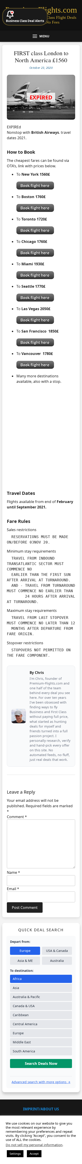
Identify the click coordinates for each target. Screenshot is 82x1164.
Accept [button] (34, 1154)
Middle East (22, 1042)
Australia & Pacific (26, 997)
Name (13, 872)
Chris (39, 672)
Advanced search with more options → (41, 1082)
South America (24, 1051)
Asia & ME (25, 960)
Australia (57, 960)
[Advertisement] (41, 441)
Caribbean (21, 1015)
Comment (17, 816)
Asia (16, 988)
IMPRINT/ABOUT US (41, 1109)
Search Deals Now (41, 1063)
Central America (25, 1024)
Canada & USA (24, 1006)
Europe (25, 950)
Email (13, 888)
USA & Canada (57, 950)
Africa (17, 979)
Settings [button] (15, 1154)
